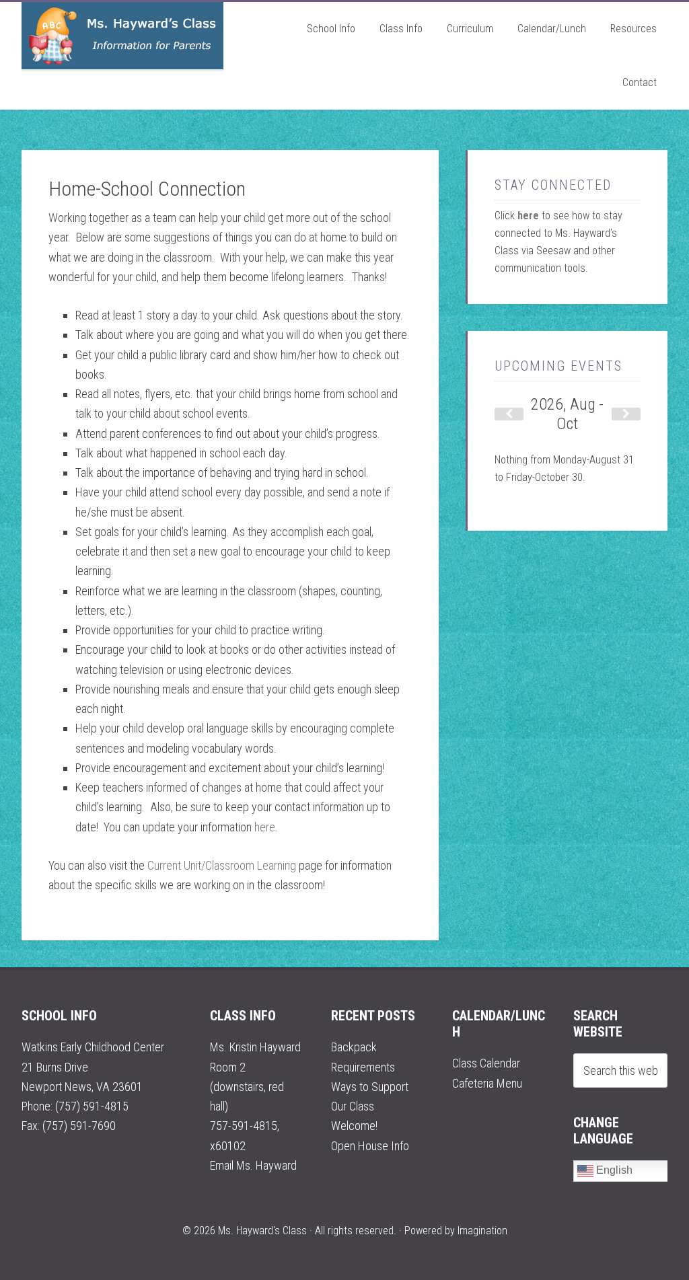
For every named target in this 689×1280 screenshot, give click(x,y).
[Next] (626, 414)
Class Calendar (486, 1063)
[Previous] (509, 414)
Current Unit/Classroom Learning (221, 865)
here (264, 827)
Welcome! (354, 1126)
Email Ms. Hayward (253, 1165)
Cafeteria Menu (487, 1083)
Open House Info (370, 1146)
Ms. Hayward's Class (122, 35)
